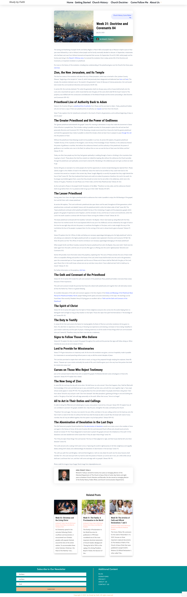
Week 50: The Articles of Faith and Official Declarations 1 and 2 (120, 520)
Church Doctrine (119, 2)
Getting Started (83, 2)
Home (70, 2)
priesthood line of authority (82, 106)
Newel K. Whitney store (76, 58)
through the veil (126, 133)
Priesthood (125, 527)
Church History (100, 2)
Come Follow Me (139, 2)
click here (57, 68)
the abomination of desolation (93, 426)
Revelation (85, 526)
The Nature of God (60, 526)
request (99, 109)
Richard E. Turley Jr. (108, 39)
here (121, 79)
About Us (155, 2)
